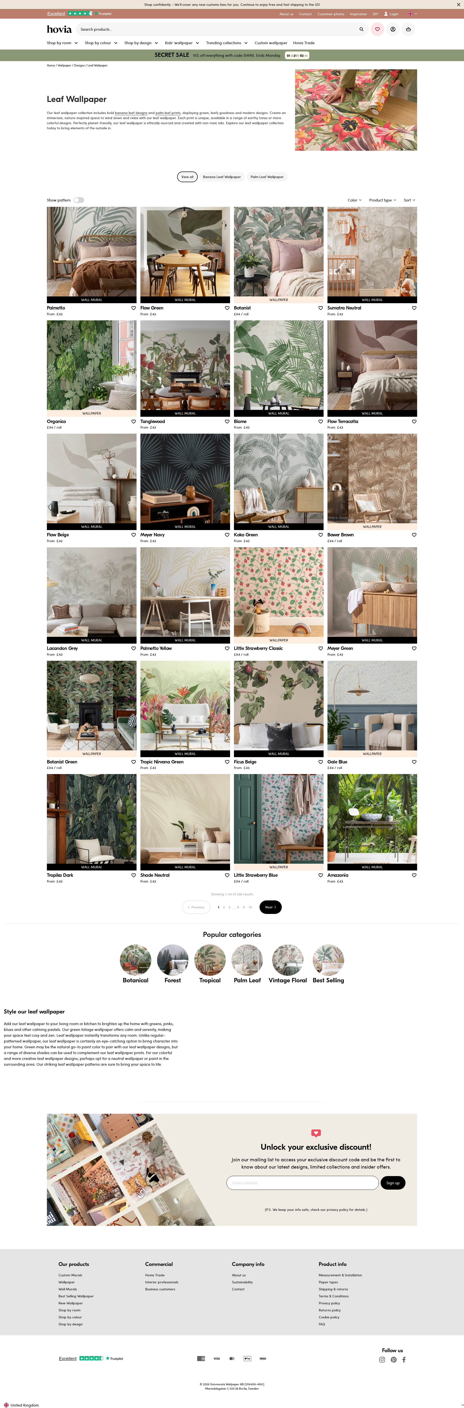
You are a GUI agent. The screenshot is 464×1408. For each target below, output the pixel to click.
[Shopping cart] (408, 29)
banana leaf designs (131, 112)
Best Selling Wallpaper (76, 1296)
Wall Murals (67, 1289)
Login (394, 14)
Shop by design (70, 1324)
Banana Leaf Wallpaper (222, 176)
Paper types (328, 1282)
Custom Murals (70, 1275)
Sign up (393, 1182)
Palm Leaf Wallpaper (267, 176)
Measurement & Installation (340, 1275)
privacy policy (337, 1209)
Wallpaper (64, 65)
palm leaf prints (168, 112)
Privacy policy (329, 1303)
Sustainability (242, 1282)
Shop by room (69, 1310)
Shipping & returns (333, 1289)
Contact (238, 1289)
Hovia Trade (155, 1275)
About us (239, 1275)
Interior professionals (161, 1282)
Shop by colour (70, 1317)
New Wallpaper (70, 1303)
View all (187, 176)
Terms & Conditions (334, 1296)
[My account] (393, 29)
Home (51, 65)
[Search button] (361, 29)
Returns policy (330, 1310)
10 (250, 907)
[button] (410, 13)
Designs (79, 65)
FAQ (322, 1324)
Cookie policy (329, 1317)
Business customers (160, 1289)
